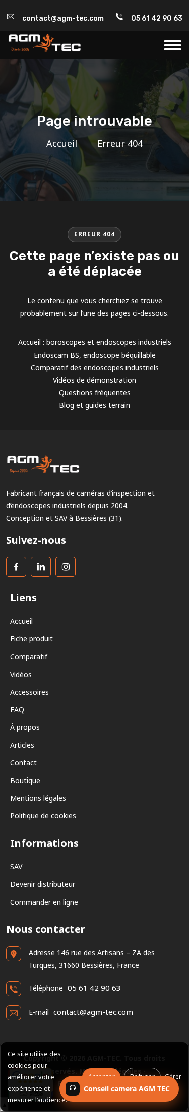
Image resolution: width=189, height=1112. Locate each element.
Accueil (61, 143)
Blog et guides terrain (94, 405)
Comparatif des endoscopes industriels (95, 367)
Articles (22, 745)
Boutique (25, 780)
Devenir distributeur (42, 884)
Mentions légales (38, 798)
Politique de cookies (43, 815)
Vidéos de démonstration (94, 380)
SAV (16, 866)
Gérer (173, 1076)
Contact (23, 762)
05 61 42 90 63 (156, 18)
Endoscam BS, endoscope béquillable (95, 355)
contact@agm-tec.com (63, 18)
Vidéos (21, 674)
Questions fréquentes (95, 392)
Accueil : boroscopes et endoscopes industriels (94, 342)
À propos (25, 727)
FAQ (17, 709)
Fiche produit (31, 638)
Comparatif (28, 656)
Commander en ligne (44, 902)
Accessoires (29, 692)
